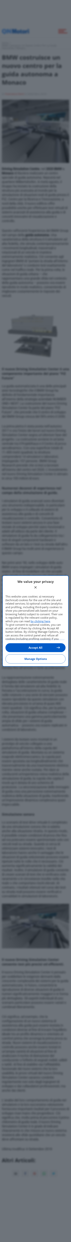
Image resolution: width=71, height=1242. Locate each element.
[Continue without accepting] (35, 587)
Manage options (35, 659)
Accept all (35, 647)
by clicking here (40, 621)
